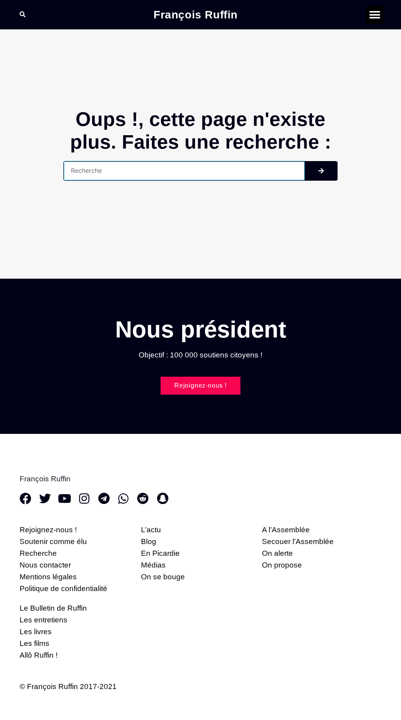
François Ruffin (196, 15)
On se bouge (163, 577)
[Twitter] (45, 498)
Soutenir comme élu (53, 541)
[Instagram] (84, 498)
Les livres (36, 632)
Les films (34, 643)
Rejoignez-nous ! (48, 530)
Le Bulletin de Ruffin (53, 608)
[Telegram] (104, 498)
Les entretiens (43, 620)
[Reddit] (143, 498)
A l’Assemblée (286, 530)
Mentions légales (48, 577)
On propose (282, 565)
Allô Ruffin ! (39, 655)
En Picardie (160, 553)
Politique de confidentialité (63, 588)
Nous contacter (45, 565)
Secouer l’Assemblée (298, 541)
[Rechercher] (321, 170)
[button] (374, 15)
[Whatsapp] (123, 498)
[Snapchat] (162, 498)
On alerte (277, 553)
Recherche (38, 553)
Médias (153, 565)
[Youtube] (64, 498)
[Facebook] (25, 498)
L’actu (151, 530)
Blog (148, 541)
